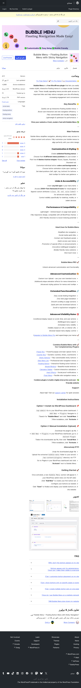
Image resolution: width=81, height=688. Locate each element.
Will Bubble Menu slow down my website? (63, 601)
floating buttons (7, 110)
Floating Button (43, 364)
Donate (16, 644)
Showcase (55, 637)
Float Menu (48, 375)
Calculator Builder (46, 369)
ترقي (58, 68)
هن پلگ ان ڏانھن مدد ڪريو (16, 195)
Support (37, 641)
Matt (76, 658)
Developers (35, 644)
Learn (37, 637)
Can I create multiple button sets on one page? (62, 589)
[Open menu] (3, 3)
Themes (56, 641)
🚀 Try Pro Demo (55, 81)
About (77, 637)
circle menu (6, 106)
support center (60, 393)
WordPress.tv (34, 648)
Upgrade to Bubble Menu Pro (44, 335)
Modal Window (50, 367)
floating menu (7, 114)
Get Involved (15, 637)
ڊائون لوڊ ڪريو (20, 58)
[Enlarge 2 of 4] (59, 503)
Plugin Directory (74, 9)
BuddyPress (73, 665)
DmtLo (47, 622)
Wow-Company (58, 61)
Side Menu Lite (43, 361)
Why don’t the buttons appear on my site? (63, 563)
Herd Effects (51, 372)
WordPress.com (72, 654)
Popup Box (41, 352)
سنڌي (72, 673)
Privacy (76, 648)
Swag (17, 648)
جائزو (66, 68)
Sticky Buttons (44, 358)
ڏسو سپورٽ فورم (19, 176)
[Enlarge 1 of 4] (76, 503)
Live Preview (7, 58)
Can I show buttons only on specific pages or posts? (59, 583)
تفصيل (75, 68)
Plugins (56, 644)
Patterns (56, 648)
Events (17, 641)
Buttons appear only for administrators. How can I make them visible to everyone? (63, 569)
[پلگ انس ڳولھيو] (58, 21)
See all (4, 161)
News (77, 641)
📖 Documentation (70, 81)
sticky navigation (8, 118)
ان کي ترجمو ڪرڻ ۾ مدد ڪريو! (25, 14)
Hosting (76, 644)
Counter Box (41, 355)
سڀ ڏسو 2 (5, 101)
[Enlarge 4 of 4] (76, 516)
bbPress (75, 661)
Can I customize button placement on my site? (62, 576)
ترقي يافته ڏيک (20, 124)
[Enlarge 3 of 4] (42, 503)
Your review (21, 161)
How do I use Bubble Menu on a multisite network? (60, 595)
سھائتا (4, 68)
